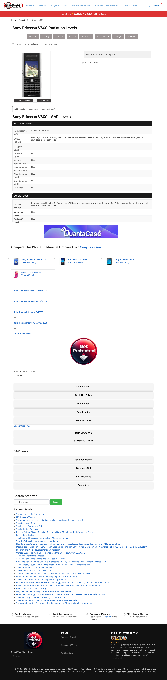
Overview (33, 109)
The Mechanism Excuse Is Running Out (34, 570)
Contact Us (83, 485)
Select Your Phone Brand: (25, 371)
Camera (59, 36)
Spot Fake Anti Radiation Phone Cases (90, 14)
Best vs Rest (83, 403)
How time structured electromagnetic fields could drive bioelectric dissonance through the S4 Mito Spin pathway (68, 544)
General (32, 36)
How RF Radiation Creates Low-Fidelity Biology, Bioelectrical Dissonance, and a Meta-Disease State (62, 582)
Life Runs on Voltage (25, 517)
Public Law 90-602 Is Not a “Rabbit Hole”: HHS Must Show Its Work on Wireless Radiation (58, 585)
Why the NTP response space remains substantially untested (44, 591)
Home (13, 20)
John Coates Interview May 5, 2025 (30, 323)
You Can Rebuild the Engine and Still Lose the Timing (41, 558)
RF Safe (32, 669)
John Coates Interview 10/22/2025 (30, 301)
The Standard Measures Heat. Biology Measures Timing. (42, 538)
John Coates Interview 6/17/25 (28, 312)
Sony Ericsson (90, 247)
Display (46, 36)
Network (131, 36)
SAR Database (83, 476)
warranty (108, 617)
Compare (45, 100)
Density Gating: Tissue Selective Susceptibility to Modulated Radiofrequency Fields (54, 532)
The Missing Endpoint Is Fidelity (31, 526)
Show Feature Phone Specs (100, 54)
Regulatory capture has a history (31, 588)
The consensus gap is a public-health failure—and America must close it (49, 520)
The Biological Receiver (27, 529)
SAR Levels (19, 109)
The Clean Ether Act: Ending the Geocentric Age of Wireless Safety (47, 600)
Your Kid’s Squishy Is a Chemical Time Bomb (37, 541)
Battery (72, 36)
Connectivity (103, 36)
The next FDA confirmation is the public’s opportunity (41, 579)
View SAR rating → (30, 262)
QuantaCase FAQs (22, 333)
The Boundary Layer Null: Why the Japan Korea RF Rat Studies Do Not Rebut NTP (54, 564)
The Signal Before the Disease (30, 556)
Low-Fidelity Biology (25, 535)
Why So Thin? (83, 420)
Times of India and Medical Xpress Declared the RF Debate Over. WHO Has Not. (53, 573)
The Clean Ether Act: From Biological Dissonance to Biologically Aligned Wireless (54, 603)
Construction (83, 412)
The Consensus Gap (25, 523)
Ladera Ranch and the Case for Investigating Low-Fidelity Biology (46, 576)
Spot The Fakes (83, 395)
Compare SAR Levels (70, 645)
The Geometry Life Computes (30, 514)
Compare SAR (83, 468)
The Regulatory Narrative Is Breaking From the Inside (40, 597)
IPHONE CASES (83, 433)
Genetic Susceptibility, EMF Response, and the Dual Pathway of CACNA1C (50, 553)
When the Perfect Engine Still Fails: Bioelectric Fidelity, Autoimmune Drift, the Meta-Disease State (61, 561)
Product (22, 20)
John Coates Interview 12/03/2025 (30, 290)
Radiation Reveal (84, 459)
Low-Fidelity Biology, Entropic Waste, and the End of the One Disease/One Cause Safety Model (60, 594)
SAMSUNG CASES (83, 440)
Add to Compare (24, 100)
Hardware (86, 36)
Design (118, 36)
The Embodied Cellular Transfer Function (35, 567)
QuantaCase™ (48, 109)
